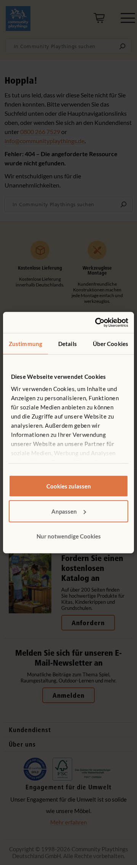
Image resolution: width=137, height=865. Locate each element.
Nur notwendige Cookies (69, 536)
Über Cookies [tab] (110, 343)
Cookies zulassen (68, 486)
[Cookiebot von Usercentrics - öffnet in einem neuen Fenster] (96, 322)
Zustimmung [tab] (25, 343)
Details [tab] (67, 343)
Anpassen (64, 511)
